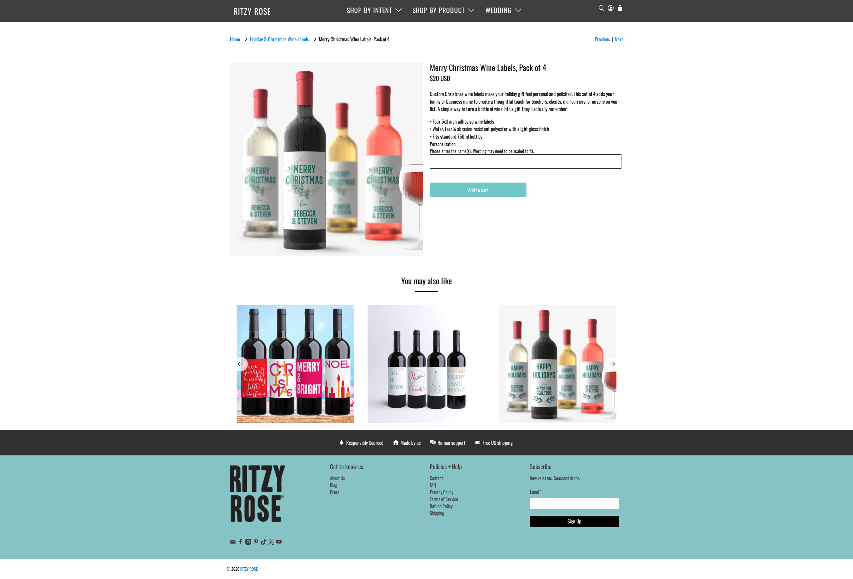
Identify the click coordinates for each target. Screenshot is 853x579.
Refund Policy (441, 505)
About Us (337, 477)
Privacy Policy (441, 491)
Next (619, 39)
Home (235, 39)
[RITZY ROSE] (258, 497)
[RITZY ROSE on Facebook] (241, 542)
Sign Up (574, 521)
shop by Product (439, 10)
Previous (602, 39)
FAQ (433, 484)
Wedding (498, 10)
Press (334, 491)
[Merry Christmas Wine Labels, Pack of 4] (326, 159)
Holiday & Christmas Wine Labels (279, 39)
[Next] (612, 364)
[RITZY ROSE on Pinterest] (256, 542)
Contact (436, 477)
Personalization (442, 143)
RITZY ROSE (252, 11)
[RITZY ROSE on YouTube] (279, 542)
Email (535, 491)
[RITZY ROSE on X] (271, 542)
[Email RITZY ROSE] (233, 542)
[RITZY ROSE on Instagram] (248, 542)
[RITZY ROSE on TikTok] (264, 542)
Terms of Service (444, 498)
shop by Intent (369, 10)
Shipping (437, 512)
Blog (333, 484)
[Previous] (240, 364)
